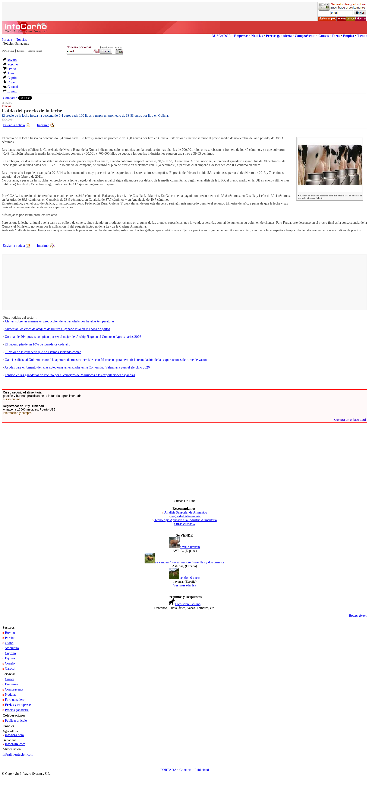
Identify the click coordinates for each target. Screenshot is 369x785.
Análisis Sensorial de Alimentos (185, 512)
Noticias (21, 39)
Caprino (12, 78)
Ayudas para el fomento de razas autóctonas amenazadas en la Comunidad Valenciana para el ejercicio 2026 (77, 367)
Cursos (9, 679)
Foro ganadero (15, 699)
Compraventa (14, 689)
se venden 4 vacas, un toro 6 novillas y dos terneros (189, 562)
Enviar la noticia (14, 125)
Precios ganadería (17, 710)
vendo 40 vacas (189, 577)
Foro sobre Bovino (188, 604)
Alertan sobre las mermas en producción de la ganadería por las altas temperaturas (59, 321)
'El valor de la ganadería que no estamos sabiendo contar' (43, 352)
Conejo (12, 82)
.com (14, 735)
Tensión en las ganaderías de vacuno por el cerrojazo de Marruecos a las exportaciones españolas (70, 375)
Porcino (12, 64)
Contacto (185, 770)
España (21, 50)
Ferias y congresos (18, 705)
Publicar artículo (16, 720)
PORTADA (8, 50)
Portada (7, 39)
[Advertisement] (94, 282)
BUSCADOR (221, 36)
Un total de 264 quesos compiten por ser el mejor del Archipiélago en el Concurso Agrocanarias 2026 (73, 336)
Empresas (11, 684)
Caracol (12, 87)
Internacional (35, 50)
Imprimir (43, 125)
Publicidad (202, 770)
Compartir (10, 98)
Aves (10, 73)
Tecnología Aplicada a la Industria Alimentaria (185, 520)
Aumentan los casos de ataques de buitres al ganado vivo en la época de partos (57, 329)
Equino (12, 91)
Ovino (11, 69)
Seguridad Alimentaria (185, 516)
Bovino (12, 60)
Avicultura (12, 648)
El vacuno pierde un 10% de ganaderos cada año (37, 344)
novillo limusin (190, 547)
